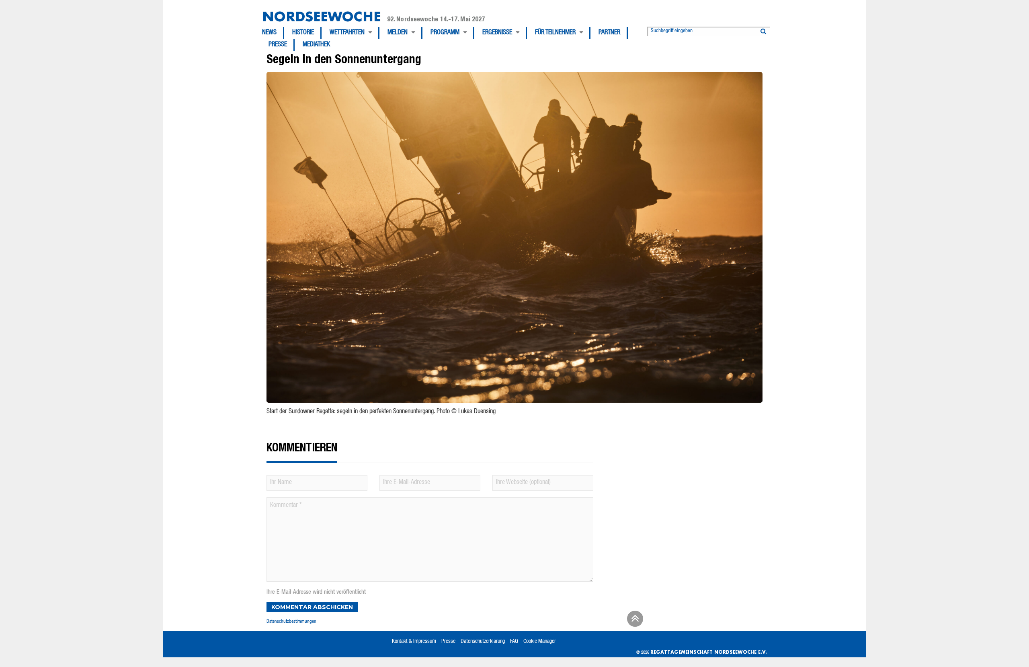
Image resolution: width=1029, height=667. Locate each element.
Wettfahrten (347, 33)
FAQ (514, 641)
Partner (609, 33)
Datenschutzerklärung (483, 641)
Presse (278, 45)
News (269, 33)
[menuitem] (273, 33)
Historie (303, 33)
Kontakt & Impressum (414, 641)
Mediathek (316, 45)
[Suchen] (763, 30)
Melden (397, 33)
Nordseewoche (321, 16)
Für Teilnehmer (555, 33)
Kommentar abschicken (312, 607)
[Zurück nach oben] (634, 621)
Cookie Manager (539, 641)
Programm (444, 33)
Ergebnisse (497, 33)
